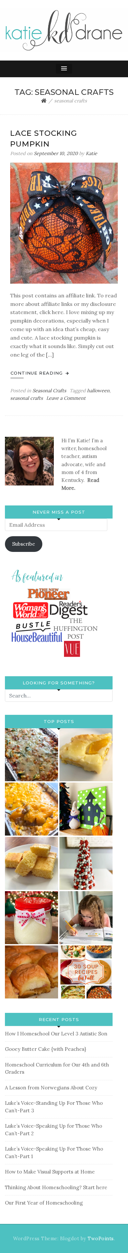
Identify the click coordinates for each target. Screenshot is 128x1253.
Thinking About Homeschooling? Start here (56, 1187)
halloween (98, 391)
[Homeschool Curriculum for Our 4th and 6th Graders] (86, 917)
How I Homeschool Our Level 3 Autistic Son (56, 1034)
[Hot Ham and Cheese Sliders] (31, 971)
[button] (64, 69)
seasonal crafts (26, 398)
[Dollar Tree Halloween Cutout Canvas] (86, 809)
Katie (91, 153)
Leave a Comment (66, 398)
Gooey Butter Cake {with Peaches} (45, 1049)
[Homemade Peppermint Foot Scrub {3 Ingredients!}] (31, 917)
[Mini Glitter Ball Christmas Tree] (86, 863)
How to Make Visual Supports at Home (50, 1172)
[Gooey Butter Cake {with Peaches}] (86, 754)
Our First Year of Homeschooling (44, 1203)
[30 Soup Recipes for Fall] (86, 971)
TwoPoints (101, 1239)
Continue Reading (37, 373)
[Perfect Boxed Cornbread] (31, 863)
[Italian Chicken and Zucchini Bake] (31, 754)
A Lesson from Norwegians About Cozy (51, 1088)
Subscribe (23, 544)
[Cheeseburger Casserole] (31, 809)
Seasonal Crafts (49, 391)
